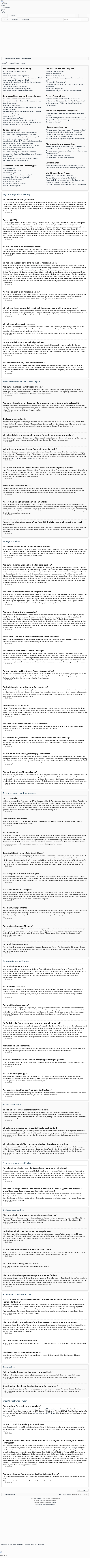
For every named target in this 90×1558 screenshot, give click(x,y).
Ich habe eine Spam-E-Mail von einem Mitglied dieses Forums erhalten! (64, 104)
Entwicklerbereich (14, 1544)
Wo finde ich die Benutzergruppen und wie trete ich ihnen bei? (65, 79)
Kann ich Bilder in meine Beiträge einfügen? (17, 175)
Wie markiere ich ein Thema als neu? (15, 160)
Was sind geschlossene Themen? (14, 183)
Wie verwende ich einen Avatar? (13, 118)
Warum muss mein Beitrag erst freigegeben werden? (20, 158)
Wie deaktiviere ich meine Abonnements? (60, 157)
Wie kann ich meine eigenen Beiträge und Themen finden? (65, 139)
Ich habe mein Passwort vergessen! (15, 86)
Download (4, 3)
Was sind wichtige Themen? (12, 181)
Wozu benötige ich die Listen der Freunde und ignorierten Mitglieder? (65, 114)
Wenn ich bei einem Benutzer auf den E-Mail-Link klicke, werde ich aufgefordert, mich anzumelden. (22, 123)
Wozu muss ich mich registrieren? (14, 71)
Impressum (41, 1544)
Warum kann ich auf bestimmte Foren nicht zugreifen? (21, 145)
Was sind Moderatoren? (54, 74)
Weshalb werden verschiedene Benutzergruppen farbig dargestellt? (64, 85)
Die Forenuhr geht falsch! (11, 105)
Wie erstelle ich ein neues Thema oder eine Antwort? (20, 133)
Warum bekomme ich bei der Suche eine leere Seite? (64, 134)
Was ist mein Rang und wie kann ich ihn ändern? (19, 120)
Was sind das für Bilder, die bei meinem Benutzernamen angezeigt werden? (22, 115)
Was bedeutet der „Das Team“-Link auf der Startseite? (64, 91)
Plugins (3, 5)
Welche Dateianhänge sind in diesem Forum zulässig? (64, 165)
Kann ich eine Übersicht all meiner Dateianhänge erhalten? (65, 168)
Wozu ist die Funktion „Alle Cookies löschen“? (18, 91)
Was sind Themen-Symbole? (12, 185)
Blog (2, 11)
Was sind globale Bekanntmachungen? (16, 177)
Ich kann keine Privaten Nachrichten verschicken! (63, 99)
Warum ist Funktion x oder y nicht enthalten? (61, 178)
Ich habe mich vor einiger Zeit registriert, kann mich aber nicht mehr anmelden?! (22, 83)
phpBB (39, 1498)
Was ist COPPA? (8, 74)
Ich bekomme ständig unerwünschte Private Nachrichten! (65, 101)
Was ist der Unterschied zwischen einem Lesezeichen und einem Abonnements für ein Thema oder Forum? (65, 148)
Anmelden (15, 19)
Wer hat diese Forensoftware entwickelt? (59, 176)
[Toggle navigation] (4, 2)
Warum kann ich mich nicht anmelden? (16, 80)
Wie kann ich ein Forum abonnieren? (58, 155)
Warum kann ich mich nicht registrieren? (16, 76)
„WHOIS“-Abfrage (71, 1448)
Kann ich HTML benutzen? (12, 170)
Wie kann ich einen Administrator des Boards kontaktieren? (66, 184)
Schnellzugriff (5, 16)
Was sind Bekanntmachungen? (13, 179)
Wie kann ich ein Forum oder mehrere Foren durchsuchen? (66, 130)
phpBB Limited (16, 458)
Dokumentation (5, 7)
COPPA (32, 268)
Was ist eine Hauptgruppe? (55, 88)
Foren (13, 16)
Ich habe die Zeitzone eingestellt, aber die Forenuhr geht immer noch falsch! (22, 108)
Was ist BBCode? (9, 168)
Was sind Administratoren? (55, 71)
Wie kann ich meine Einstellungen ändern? (17, 99)
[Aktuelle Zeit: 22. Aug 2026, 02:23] (86, 58)
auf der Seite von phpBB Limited (44, 1413)
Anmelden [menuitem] (81, 16)
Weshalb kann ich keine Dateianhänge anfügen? (19, 147)
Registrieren (26, 19)
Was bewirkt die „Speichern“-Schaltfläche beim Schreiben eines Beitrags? (22, 155)
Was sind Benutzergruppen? (55, 76)
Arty (41, 1500)
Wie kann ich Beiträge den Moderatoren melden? (19, 152)
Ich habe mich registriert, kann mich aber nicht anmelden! (22, 78)
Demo (3, 9)
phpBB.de (31, 458)
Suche (6, 19)
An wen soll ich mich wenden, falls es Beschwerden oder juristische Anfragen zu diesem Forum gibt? (65, 181)
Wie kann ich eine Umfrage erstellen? (15, 139)
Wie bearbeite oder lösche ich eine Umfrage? (18, 143)
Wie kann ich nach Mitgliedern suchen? (59, 136)
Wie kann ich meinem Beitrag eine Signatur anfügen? (21, 137)
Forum (3, 12)
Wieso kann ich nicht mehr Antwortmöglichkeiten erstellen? (23, 141)
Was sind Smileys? (9, 173)
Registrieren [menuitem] (85, 16)
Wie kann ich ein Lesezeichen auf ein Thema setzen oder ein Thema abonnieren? (66, 152)
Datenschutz (33, 1544)
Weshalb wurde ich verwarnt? (12, 150)
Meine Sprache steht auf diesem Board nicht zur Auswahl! (22, 112)
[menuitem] (76, 16)
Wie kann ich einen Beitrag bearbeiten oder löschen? (20, 135)
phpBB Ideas (17, 1429)
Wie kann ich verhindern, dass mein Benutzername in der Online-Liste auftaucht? (22, 102)
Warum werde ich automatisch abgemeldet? (17, 88)
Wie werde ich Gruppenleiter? (56, 82)
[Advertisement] (45, 39)
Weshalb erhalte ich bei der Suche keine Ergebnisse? (64, 132)
